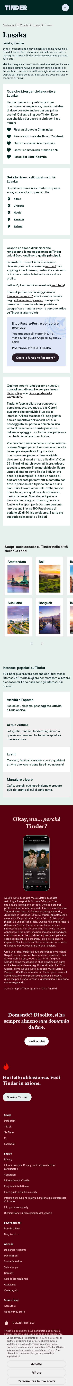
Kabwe (18, 226)
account (50, 266)
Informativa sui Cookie (16, 1180)
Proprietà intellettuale (16, 1186)
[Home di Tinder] (16, 7)
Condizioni (10, 1174)
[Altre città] (42, 643)
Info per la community (16, 1207)
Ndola (17, 213)
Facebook (9, 1144)
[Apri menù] (65, 7)
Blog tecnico (11, 1234)
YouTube (9, 1132)
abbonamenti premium (28, 300)
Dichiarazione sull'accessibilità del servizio (28, 1213)
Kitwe (17, 199)
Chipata (19, 206)
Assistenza (10, 1284)
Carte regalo (11, 1290)
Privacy (8, 1159)
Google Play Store (14, 1311)
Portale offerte (12, 1228)
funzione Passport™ (20, 296)
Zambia (24, 25)
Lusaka (36, 25)
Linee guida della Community (20, 1192)
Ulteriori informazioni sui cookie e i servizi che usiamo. (35, 1348)
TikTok (8, 1126)
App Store (10, 1306)
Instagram (9, 1121)
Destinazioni (9, 25)
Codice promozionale (16, 1279)
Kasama (19, 219)
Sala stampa (11, 1267)
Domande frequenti (15, 1250)
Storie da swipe (13, 1261)
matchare (57, 285)
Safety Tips (14, 393)
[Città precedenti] (31, 643)
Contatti (8, 1273)
